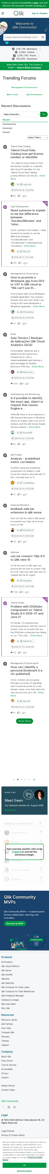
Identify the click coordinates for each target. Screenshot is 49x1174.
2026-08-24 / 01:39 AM (24, 438)
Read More (10, 810)
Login (35, 2)
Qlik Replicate (7, 983)
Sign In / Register (40, 13)
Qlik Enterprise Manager (12, 995)
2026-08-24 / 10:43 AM (24, 489)
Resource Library (9, 1019)
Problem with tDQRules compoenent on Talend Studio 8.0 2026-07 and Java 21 (27, 612)
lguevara (27, 184)
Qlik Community (9, 1101)
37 (14, 494)
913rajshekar (28, 312)
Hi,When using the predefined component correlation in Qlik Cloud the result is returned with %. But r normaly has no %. (28, 473)
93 (14, 196)
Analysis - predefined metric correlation (25, 460)
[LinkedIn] (9, 1107)
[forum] (4, 147)
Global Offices (8, 1085)
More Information (24, 1171)
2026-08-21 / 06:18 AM (24, 536)
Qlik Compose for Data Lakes (15, 987)
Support (5, 1045)
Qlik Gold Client (8, 1004)
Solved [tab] (6, 132)
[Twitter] (3, 1107)
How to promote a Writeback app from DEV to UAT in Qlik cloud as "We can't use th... (27, 282)
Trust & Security (8, 1065)
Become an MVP (15, 923)
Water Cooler (12, 94)
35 (14, 323)
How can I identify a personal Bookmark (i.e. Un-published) (27, 670)
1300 (15, 383)
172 (14, 652)
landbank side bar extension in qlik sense (26, 510)
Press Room (7, 1060)
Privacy (4, 1073)
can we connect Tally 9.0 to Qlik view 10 (28, 557)
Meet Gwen (14, 800)
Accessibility (7, 1069)
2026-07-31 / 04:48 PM (24, 647)
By (24, 184)
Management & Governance (24, 87)
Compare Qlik (7, 1032)
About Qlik (6, 1056)
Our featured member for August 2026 (24, 805)
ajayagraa (27, 580)
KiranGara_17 (28, 530)
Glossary (5, 1036)
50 (14, 444)
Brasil (13, 334)
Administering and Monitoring (25, 394)
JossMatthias (28, 483)
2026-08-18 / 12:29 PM (23, 190)
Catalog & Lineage (10, 999)
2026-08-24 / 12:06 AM (24, 707)
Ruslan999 (27, 433)
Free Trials (6, 1028)
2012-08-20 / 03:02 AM (24, 586)
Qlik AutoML (7, 974)
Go (43, 114)
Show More (30, 246)
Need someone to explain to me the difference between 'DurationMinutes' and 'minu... (28, 217)
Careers (5, 1077)
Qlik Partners (7, 1024)
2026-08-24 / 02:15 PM (24, 318)
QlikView (15, 552)
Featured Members (20, 505)
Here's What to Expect (29, 67)
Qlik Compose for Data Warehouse (17, 991)
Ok (24, 1165)
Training (5, 1040)
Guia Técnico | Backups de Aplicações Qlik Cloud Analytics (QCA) (28, 341)
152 (14, 541)
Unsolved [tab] (7, 128)
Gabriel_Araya (29, 641)
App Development (34, 94)
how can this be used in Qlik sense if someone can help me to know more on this (28, 521)
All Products (7, 962)
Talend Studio (17, 602)
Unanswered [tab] (9, 124)
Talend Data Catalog (21, 146)
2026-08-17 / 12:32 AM (23, 257)
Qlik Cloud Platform (10, 966)
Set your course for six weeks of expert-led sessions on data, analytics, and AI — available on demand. (22, 767)
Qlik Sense (6, 970)
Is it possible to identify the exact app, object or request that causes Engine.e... (27, 403)
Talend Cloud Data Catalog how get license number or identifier (27, 153)
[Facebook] (14, 1107)
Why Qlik (5, 1008)
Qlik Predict (16, 454)
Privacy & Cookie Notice (13, 1135)
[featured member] (39, 795)
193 (15, 263)
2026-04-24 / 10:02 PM (24, 378)
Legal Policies (7, 1131)
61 (14, 712)
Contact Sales (8, 1090)
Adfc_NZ (26, 251)
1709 (15, 592)
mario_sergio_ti (29, 372)
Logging (17, 851)
